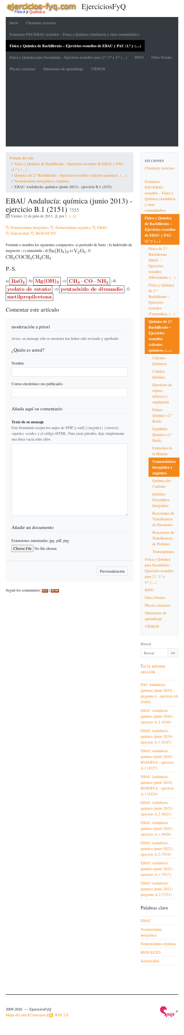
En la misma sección (153, 669)
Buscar (146, 643)
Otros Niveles (161, 57)
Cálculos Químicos (159, 360)
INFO (139, 57)
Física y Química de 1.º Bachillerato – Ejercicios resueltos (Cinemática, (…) (162, 299)
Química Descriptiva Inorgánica (161, 499)
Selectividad (19, 233)
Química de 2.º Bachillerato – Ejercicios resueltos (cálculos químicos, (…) (70, 175)
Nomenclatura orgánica (72, 227)
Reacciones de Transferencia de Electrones (163, 519)
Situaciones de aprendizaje (63, 68)
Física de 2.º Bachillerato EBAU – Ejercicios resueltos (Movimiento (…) (162, 263)
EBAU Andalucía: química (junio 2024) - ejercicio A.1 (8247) (157, 736)
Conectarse (38, 1014)
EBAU (102, 227)
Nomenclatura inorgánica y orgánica (41, 180)
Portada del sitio (22, 157)
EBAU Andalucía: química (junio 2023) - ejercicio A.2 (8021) (157, 808)
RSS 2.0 (60, 1014)
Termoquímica (163, 551)
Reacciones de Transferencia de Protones (163, 538)
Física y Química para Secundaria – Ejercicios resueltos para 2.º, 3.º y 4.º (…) (68, 57)
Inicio (14, 22)
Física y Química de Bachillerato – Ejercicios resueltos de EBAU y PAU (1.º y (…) (75, 45)
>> (173, 652)
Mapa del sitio (16, 1014)
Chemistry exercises (41, 22)
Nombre (18, 363)
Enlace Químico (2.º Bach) (162, 415)
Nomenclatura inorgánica (29, 227)
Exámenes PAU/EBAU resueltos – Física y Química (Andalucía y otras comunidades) (74, 34)
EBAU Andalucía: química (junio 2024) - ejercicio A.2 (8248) (157, 716)
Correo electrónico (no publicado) (37, 383)
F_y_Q (70, 215)
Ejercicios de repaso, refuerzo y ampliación (162, 393)
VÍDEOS (98, 68)
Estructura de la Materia (162, 450)
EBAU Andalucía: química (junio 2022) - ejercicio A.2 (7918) (157, 848)
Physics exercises (22, 68)
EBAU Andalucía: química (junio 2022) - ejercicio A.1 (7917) (157, 868)
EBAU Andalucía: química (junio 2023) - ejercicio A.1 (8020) (157, 828)
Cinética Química (158, 374)
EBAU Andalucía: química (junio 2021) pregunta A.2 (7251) (156, 888)
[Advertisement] (92, 110)
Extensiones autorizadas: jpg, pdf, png (40, 540)
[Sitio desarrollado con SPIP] (169, 1011)
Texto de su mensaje (28, 421)
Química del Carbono (161, 483)
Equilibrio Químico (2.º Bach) (162, 434)
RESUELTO (45, 233)
